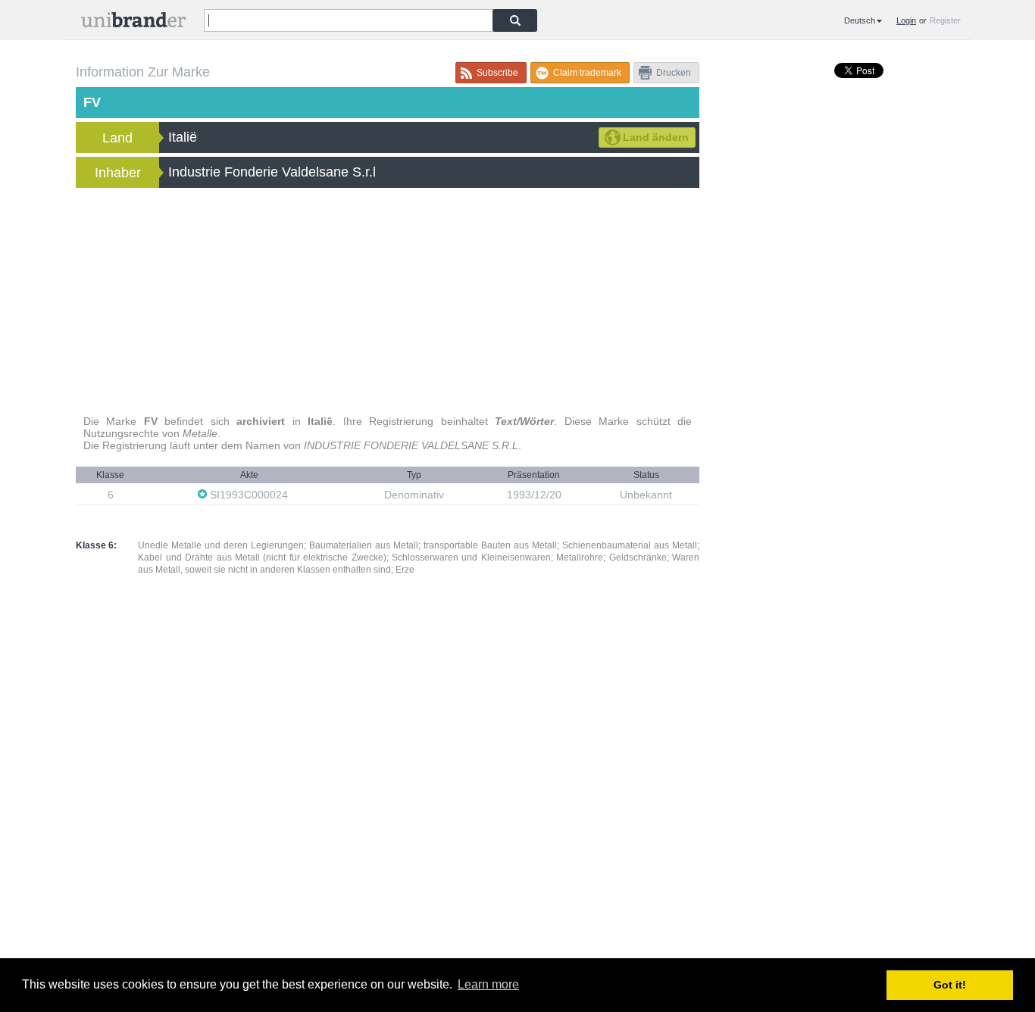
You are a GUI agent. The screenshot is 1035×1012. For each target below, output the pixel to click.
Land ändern (656, 137)
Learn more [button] (488, 984)
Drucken (673, 72)
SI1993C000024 (249, 495)
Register (945, 20)
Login (906, 20)
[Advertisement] (387, 301)
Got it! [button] (949, 985)
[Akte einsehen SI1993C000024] (295, 494)
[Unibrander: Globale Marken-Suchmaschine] (133, 23)
